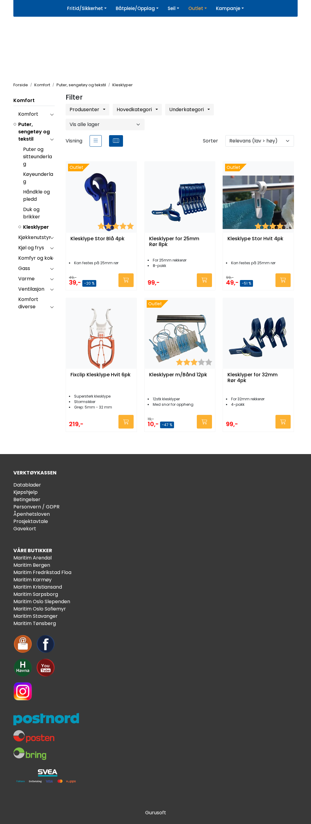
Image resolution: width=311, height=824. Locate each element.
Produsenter (85, 109)
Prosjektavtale (30, 521)
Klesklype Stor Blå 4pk (97, 239)
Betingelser (26, 499)
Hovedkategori (135, 109)
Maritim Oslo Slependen (41, 601)
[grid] (116, 141)
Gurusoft (155, 812)
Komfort (24, 100)
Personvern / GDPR (36, 506)
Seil (172, 8)
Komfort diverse (28, 303)
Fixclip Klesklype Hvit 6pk (100, 375)
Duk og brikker (31, 213)
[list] (96, 141)
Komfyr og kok (35, 258)
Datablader (27, 484)
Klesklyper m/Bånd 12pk (178, 375)
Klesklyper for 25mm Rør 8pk (174, 242)
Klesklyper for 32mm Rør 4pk (252, 378)
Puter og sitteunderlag (37, 156)
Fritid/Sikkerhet (85, 8)
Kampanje (228, 8)
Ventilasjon (31, 288)
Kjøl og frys (31, 247)
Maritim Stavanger (35, 616)
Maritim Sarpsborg (35, 594)
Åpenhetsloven (31, 514)
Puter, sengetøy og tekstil (34, 131)
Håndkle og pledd (36, 195)
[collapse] (52, 114)
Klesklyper (36, 227)
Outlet (195, 8)
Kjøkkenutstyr (34, 237)
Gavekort (24, 528)
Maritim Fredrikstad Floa (42, 572)
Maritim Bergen (31, 565)
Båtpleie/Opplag (135, 8)
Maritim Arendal (32, 557)
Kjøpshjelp (25, 492)
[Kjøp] (126, 280)
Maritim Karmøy (32, 579)
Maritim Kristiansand (37, 586)
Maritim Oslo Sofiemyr (39, 608)
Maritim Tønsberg (34, 623)
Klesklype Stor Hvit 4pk (255, 239)
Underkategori (187, 109)
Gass (24, 268)
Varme (26, 278)
